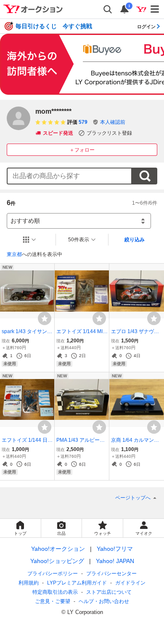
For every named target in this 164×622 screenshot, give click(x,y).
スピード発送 (58, 133)
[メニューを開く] (155, 9)
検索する (144, 176)
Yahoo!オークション (58, 548)
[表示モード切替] (29, 240)
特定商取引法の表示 (55, 592)
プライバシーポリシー (52, 574)
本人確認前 (112, 122)
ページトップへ (133, 498)
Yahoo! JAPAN (115, 561)
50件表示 (78, 240)
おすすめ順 (25, 220)
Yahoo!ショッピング (57, 561)
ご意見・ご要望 (52, 601)
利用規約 (29, 583)
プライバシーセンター (111, 574)
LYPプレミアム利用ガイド (77, 583)
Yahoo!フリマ (115, 548)
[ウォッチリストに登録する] (44, 318)
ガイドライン (130, 583)
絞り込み (134, 240)
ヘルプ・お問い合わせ (104, 601)
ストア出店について (109, 592)
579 (83, 122)
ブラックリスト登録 (109, 133)
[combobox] (69, 176)
